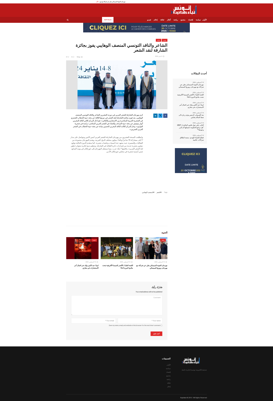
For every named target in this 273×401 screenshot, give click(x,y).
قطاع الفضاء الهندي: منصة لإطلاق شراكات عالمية (192, 138)
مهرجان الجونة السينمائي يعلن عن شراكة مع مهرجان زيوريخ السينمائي (151, 266)
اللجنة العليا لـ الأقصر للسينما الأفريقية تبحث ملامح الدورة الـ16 (190, 96)
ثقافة (158, 40)
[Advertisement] (106, 170)
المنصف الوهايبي (147, 192)
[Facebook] (165, 116)
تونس (164, 40)
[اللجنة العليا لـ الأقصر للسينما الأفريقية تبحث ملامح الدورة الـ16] (117, 248)
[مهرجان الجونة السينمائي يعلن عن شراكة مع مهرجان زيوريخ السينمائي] (151, 248)
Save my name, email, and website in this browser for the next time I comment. (134, 325)
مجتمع (168, 376)
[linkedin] (155, 116)
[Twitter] (160, 116)
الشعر (158, 192)
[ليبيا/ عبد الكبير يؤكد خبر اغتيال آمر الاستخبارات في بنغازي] (82, 248)
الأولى (169, 365)
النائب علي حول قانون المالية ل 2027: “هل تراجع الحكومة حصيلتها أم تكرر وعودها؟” (190, 127)
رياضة (169, 379)
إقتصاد (168, 372)
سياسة (87, 240)
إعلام (169, 386)
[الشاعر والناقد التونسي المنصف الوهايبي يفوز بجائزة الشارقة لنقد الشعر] (116, 84)
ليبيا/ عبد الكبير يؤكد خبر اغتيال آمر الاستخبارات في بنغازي (86, 266)
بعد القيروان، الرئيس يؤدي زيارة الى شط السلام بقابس (191, 116)
